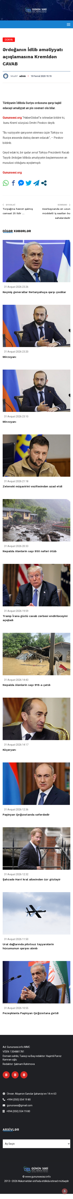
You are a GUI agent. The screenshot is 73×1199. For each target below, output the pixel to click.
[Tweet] (29, 183)
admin (22, 76)
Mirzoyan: (9, 357)
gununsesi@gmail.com (19, 1105)
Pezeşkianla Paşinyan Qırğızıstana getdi (30, 1013)
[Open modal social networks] (44, 183)
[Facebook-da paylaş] (13, 183)
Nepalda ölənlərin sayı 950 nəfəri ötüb (30, 551)
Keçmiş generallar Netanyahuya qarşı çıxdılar (34, 292)
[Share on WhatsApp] (6, 183)
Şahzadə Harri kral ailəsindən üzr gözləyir (32, 879)
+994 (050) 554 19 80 (19, 1099)
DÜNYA (9, 39)
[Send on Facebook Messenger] (21, 183)
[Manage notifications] (65, 1191)
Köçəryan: (9, 749)
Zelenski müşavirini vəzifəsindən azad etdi (32, 486)
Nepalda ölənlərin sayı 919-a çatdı (26, 685)
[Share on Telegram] (36, 183)
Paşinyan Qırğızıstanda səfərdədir (26, 814)
